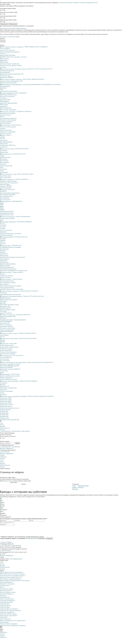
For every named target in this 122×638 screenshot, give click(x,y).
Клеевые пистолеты (5, 115)
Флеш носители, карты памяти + (9, 615)
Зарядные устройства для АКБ (8, 82)
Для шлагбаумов (4, 198)
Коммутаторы (3, 106)
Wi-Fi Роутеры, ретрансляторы (8, 94)
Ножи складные (4, 335)
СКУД (1, 89)
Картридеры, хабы (5, 306)
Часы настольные (5, 360)
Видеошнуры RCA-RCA (6, 367)
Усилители (3, 53)
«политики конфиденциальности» (88, 2)
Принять (2, 38)
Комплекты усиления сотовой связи (9, 64)
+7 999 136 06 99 (25, 431)
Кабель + (2, 587)
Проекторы (3, 238)
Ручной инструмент (5, 123)
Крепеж (2, 116)
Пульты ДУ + (3, 595)
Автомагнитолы (4, 262)
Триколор (2, 228)
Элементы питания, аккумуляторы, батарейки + (13, 625)
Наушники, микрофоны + (7, 594)
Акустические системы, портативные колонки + (13, 575)
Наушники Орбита (5, 184)
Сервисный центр (5, 428)
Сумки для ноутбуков (5, 313)
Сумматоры (3, 394)
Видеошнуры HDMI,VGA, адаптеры (9, 366)
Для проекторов (4, 162)
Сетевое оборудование (6, 582)
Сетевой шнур (4, 371)
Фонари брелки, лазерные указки (9, 347)
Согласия (35, 538)
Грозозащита (3, 98)
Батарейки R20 (4, 416)
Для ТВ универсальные (6, 196)
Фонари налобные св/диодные (8, 352)
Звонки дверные (4, 284)
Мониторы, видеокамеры (7, 267)
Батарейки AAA (4, 413)
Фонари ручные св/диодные (7, 353)
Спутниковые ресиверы (6, 235)
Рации (1, 220)
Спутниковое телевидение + (7, 600)
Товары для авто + (5, 604)
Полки (1, 167)
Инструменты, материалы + (7, 584)
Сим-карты (3, 67)
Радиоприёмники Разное (7, 213)
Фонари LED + (4, 617)
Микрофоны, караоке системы (8, 181)
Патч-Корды (3, 311)
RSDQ (1, 208)
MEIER (2, 206)
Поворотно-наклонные (6, 165)
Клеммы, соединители (6, 377)
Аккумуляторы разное (6, 406)
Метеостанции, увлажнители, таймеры (10, 286)
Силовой (2, 137)
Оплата (2, 424)
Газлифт (2, 155)
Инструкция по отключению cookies (9, 36)
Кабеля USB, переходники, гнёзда (9, 304)
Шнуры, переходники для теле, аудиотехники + (13, 620)
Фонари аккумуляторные (7, 345)
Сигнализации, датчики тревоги (8, 91)
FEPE (1, 205)
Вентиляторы (3, 150)
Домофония (3, 88)
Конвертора (3, 232)
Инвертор (2, 252)
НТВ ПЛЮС (3, 225)
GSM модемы (3, 60)
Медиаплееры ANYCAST (6, 77)
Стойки (2, 170)
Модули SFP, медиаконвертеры (8, 103)
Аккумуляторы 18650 (5, 398)
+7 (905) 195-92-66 (16, 545)
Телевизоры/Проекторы (6, 602)
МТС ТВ (2, 223)
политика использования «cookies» (68, 2)
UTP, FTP (2, 138)
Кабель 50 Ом (4, 143)
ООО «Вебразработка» (16, 559)
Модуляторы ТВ (4, 386)
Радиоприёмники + (5, 597)
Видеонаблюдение (5, 86)
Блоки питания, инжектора (7, 50)
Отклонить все (13, 24)
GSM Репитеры (4, 62)
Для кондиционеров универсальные (10, 193)
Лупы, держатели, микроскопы (8, 118)
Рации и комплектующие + (7, 599)
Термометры (3, 293)
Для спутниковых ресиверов (7, 194)
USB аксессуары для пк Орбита (8, 299)
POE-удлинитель (4, 101)
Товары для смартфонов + (7, 612)
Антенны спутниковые (6, 230)
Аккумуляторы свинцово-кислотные (9, 408)
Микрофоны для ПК (5, 308)
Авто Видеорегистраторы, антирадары (10, 247)
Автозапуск (3, 250)
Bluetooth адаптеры (5, 298)
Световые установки (5, 133)
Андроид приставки (5, 76)
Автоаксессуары (4, 249)
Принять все (4, 24)
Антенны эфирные (5, 48)
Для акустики (3, 159)
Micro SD (2, 340)
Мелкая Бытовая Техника (7, 281)
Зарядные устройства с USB (7, 316)
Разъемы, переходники (6, 391)
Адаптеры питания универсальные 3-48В (11, 81)
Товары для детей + (5, 605)
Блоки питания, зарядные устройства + (10, 579)
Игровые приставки (5, 277)
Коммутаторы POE (5, 99)
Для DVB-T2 (3, 191)
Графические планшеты (6, 275)
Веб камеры (3, 301)
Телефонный (3, 147)
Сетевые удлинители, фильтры (8, 379)
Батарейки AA (4, 411)
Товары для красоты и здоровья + (9, 609)
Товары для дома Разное (7, 287)
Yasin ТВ (2, 242)
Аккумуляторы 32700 (5, 403)
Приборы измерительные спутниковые (10, 233)
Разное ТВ (3, 243)
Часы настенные (4, 359)
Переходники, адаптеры (6, 326)
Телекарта (3, 227)
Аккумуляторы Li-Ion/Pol (6, 404)
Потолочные (3, 169)
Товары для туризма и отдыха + (8, 614)
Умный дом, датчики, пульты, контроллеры (11, 289)
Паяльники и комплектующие (8, 120)
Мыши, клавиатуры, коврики (7, 309)
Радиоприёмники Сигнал (7, 214)
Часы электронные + (5, 619)
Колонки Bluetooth (5, 72)
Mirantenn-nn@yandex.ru (6, 448)
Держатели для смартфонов (7, 264)
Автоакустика (3, 260)
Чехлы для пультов (5, 199)
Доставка (2, 426)
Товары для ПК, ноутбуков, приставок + (10, 610)
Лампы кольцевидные (6, 325)
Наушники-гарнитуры (6, 188)
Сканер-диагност (4, 259)
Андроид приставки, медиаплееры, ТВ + (11, 577)
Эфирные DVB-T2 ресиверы (7, 55)
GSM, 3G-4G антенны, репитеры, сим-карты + (12, 574)
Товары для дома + (5, 607)
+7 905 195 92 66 (15, 431)
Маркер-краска (4, 255)
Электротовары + (4, 622)
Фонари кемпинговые (6, 350)
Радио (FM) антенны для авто (8, 269)
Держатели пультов (5, 157)
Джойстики (3, 303)
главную (10, 481)
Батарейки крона (4, 418)
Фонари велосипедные (6, 348)
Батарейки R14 (4, 414)
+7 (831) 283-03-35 (5, 431)
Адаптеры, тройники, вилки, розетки (10, 376)
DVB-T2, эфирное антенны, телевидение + (11, 572)
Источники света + (5, 585)
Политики (28, 538)
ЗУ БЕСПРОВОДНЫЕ (6, 321)
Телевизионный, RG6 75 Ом (7, 145)
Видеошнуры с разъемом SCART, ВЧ (10, 369)
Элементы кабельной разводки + (9, 624)
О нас (1, 423)
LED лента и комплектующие (8, 127)
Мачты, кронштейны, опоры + (8, 592)
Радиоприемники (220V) (6, 211)
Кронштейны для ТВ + (6, 590)
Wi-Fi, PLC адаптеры (5, 108)
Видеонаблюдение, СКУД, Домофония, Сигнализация (14, 580)
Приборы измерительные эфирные (9, 52)
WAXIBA (2, 210)
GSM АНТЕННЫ (4, 59)
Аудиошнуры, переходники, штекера (10, 364)
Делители (2, 384)
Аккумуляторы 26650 (5, 401)
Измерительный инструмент (7, 113)
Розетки (2, 393)
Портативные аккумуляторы (7, 328)
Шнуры (2, 372)
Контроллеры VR (4, 323)
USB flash (2, 342)
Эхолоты (2, 336)
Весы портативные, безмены (8, 282)
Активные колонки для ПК (7, 70)
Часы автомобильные (6, 357)
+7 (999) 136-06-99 (5, 550)
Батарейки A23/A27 (5, 409)
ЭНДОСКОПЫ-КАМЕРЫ (6, 331)
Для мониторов (4, 160)
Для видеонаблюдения (6, 142)
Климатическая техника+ (7, 589)
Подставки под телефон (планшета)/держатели (13, 320)
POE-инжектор (4, 104)
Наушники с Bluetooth (6, 186)
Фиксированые (4, 172)
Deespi (2, 203)
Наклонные (3, 164)
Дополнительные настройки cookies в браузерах (13, 28)
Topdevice (2, 240)
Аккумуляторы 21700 (5, 399)
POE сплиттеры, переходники (8, 109)
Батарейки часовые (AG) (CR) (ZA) (9, 419)
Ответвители (3, 389)
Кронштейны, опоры (5, 176)
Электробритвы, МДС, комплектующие (10, 294)
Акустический (3, 140)
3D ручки (2, 274)
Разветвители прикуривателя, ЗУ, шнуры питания (13, 270)
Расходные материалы (6, 121)
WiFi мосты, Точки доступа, (7, 96)
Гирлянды (2, 128)
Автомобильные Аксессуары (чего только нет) (12, 257)
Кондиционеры (4, 152)
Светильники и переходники (7, 132)
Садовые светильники (6, 130)
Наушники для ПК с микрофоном (9, 183)
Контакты (2, 429)
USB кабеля (3, 318)
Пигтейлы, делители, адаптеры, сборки (10, 65)
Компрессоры (3, 254)
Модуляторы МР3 (5, 265)
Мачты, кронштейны (5, 177)
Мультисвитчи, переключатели (8, 388)
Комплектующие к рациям (7, 218)
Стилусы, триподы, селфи (7, 330)
